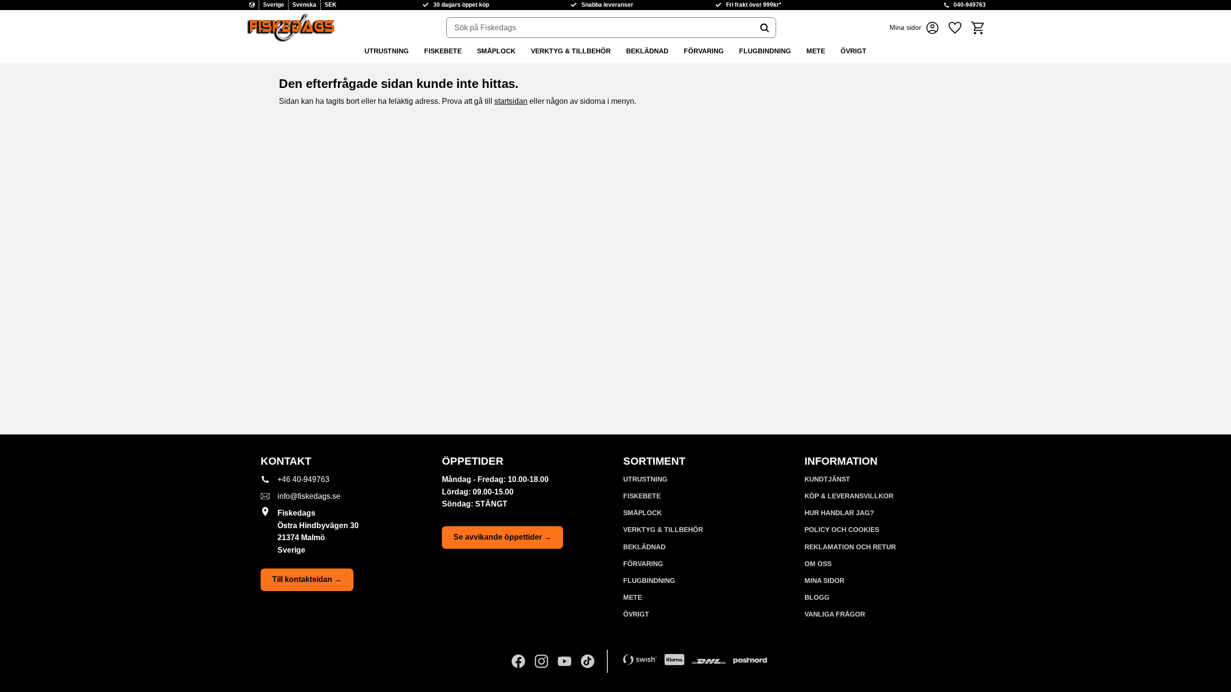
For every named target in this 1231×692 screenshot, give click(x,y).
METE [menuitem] (815, 51)
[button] (955, 27)
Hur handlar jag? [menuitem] (839, 513)
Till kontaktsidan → (307, 579)
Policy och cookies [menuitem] (841, 529)
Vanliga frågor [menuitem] (834, 614)
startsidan (511, 101)
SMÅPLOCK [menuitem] (496, 51)
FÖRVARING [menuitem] (704, 51)
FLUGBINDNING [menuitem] (765, 51)
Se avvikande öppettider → (502, 537)
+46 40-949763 (303, 479)
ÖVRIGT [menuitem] (854, 51)
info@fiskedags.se (308, 496)
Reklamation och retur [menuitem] (850, 547)
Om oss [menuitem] (817, 564)
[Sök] (765, 28)
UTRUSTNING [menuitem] (386, 51)
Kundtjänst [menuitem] (827, 479)
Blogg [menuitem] (816, 597)
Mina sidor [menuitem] (824, 580)
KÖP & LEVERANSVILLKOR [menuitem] (848, 496)
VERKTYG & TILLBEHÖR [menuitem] (571, 51)
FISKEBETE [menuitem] (443, 51)
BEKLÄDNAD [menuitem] (647, 51)
